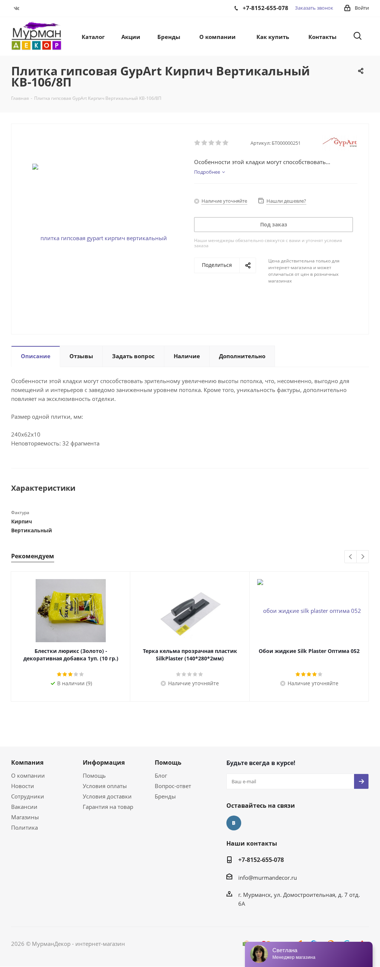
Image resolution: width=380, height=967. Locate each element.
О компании (28, 775)
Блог (161, 775)
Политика (24, 827)
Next (363, 557)
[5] (225, 143)
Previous (351, 557)
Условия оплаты (105, 786)
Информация (104, 762)
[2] (204, 143)
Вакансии (24, 806)
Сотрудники (27, 796)
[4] (218, 143)
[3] (211, 143)
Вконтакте (16, 8)
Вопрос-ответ (173, 786)
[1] (197, 143)
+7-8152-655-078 (261, 860)
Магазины (25, 817)
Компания (27, 762)
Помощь (94, 775)
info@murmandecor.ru (267, 877)
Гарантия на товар (108, 806)
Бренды (165, 796)
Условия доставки (107, 796)
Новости (22, 786)
